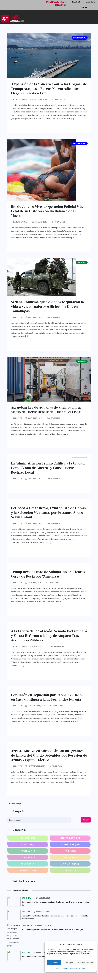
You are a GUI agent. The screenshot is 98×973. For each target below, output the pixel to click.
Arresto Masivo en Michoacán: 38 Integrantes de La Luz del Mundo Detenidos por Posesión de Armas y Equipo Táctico (49, 755)
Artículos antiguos (15, 803)
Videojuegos (28, 864)
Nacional (28, 851)
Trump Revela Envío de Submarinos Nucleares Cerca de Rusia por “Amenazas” (48, 574)
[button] (22, 21)
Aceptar (53, 962)
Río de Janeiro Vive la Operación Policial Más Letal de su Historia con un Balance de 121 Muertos (47, 211)
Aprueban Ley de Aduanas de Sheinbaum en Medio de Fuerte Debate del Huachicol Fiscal (46, 409)
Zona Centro (70, 864)
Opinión (70, 851)
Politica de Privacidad (77, 968)
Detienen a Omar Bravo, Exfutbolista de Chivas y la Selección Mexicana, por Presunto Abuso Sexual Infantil (48, 512)
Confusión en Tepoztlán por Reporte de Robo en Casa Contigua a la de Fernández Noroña (47, 697)
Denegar (69, 962)
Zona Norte (28, 870)
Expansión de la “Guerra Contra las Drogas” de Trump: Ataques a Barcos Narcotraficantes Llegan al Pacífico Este (49, 89)
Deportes (28, 838)
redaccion (17, 317)
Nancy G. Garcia (20, 99)
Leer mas (21, 126)
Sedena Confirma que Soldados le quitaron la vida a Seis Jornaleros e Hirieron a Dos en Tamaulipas (47, 306)
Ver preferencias (85, 962)
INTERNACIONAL (55, 1)
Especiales (28, 844)
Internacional (70, 844)
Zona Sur (83, 7)
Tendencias (70, 857)
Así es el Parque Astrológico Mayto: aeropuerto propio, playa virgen (52, 929)
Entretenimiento (70, 838)
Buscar (86, 820)
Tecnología (27, 857)
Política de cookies (61, 968)
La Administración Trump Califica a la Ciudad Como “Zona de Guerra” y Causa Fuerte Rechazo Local (48, 468)
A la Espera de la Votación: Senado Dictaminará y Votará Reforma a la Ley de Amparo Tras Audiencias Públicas (49, 636)
